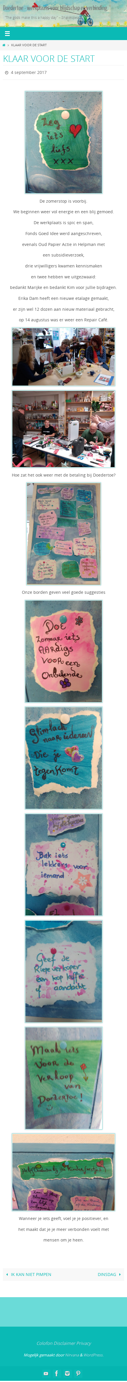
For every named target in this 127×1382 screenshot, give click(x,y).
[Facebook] (57, 1372)
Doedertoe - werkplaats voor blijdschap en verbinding (55, 8)
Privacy (83, 1342)
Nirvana (72, 1353)
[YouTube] (46, 1372)
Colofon (44, 1342)
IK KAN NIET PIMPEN (30, 1273)
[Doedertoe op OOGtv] (78, 1372)
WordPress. (93, 1353)
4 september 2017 (29, 72)
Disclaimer (64, 1342)
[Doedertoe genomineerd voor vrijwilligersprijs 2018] (67, 1372)
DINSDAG (107, 1273)
